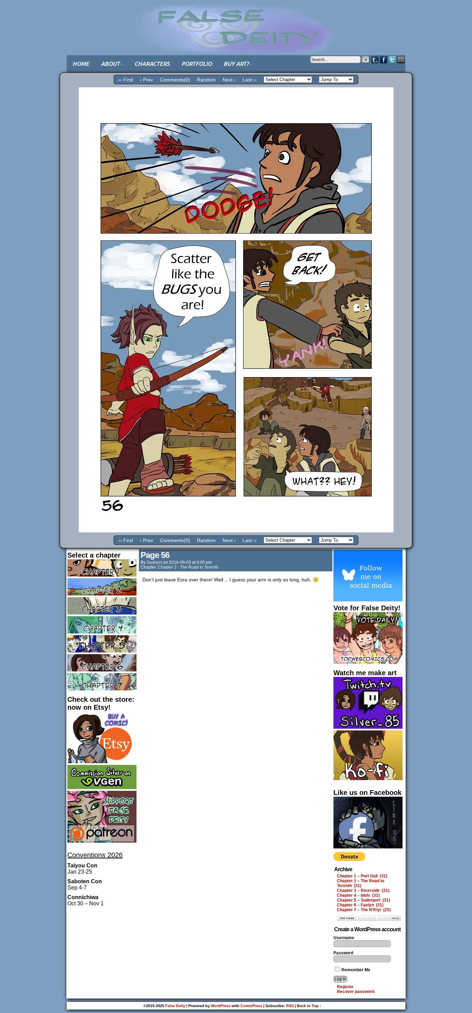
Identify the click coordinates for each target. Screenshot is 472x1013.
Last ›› (250, 79)
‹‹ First (126, 79)
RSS (290, 1006)
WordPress (220, 1006)
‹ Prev (146, 79)
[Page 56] (236, 530)
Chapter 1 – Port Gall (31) (362, 876)
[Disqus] (236, 680)
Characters (152, 63)
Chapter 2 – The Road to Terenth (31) (360, 883)
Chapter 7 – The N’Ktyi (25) (364, 909)
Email (401, 59)
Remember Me (355, 969)
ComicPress (251, 1006)
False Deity (236, 22)
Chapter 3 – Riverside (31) (363, 890)
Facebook (383, 59)
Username (343, 937)
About (112, 63)
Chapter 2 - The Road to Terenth (188, 567)
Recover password (355, 991)
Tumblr (375, 59)
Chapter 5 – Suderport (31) (363, 900)
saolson (154, 562)
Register (345, 986)
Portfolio (196, 63)
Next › (229, 79)
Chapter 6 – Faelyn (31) (360, 905)
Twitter (392, 59)
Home (81, 63)
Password (343, 953)
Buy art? (238, 63)
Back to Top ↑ (309, 1006)
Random (206, 79)
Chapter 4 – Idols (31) (358, 895)
